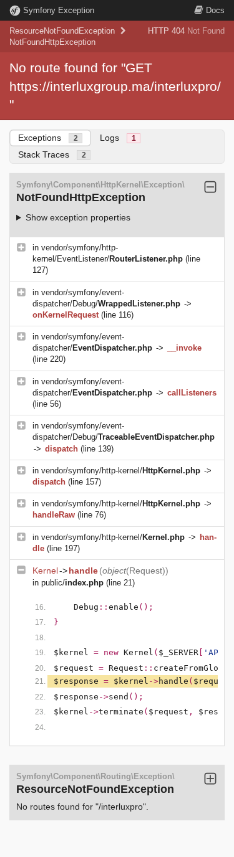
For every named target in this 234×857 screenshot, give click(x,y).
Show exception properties (78, 217)
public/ (72, 582)
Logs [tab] (118, 138)
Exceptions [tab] (48, 138)
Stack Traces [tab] (52, 154)
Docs (215, 10)
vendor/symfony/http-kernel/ (120, 470)
